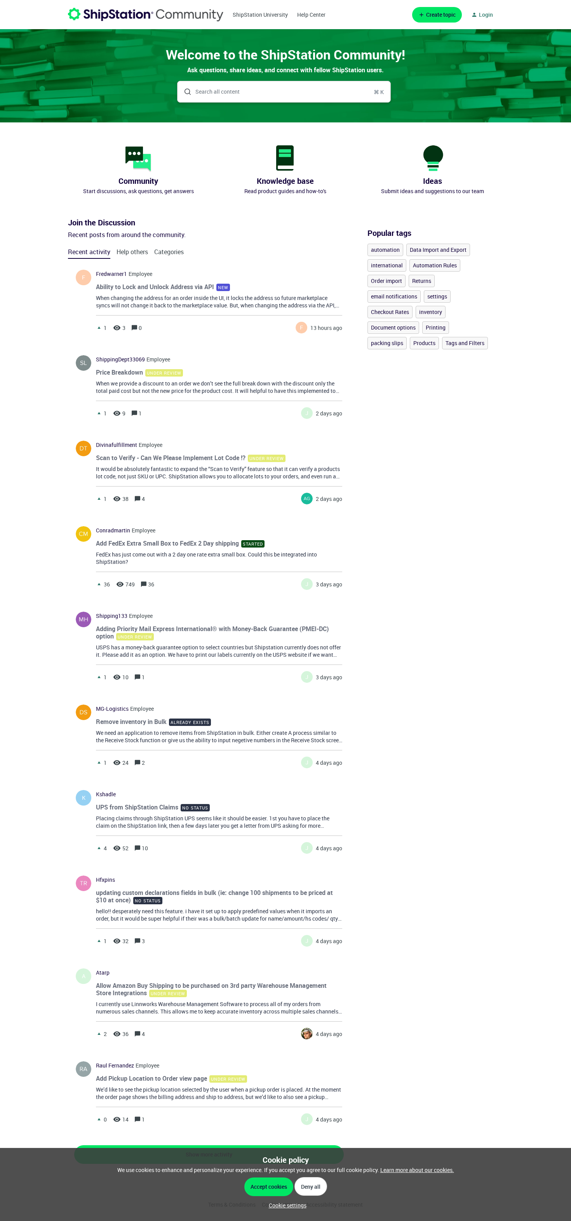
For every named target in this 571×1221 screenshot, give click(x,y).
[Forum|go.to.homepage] (145, 14)
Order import (386, 280)
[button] (285, 1205)
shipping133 (111, 616)
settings (437, 296)
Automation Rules (435, 265)
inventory (430, 312)
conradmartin (113, 530)
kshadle (106, 794)
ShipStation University (260, 14)
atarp (103, 972)
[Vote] (99, 327)
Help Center (311, 14)
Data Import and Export (438, 249)
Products (424, 343)
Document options (393, 327)
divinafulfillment (116, 445)
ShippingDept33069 (120, 359)
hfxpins (105, 880)
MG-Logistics (112, 709)
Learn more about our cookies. (417, 1170)
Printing (436, 327)
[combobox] (284, 92)
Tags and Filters (465, 343)
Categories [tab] (169, 252)
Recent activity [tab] (89, 252)
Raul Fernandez (115, 1065)
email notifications (394, 296)
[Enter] (184, 92)
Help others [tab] (132, 252)
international (387, 265)
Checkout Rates (390, 312)
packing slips (387, 343)
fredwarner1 (111, 274)
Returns (421, 280)
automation (385, 249)
